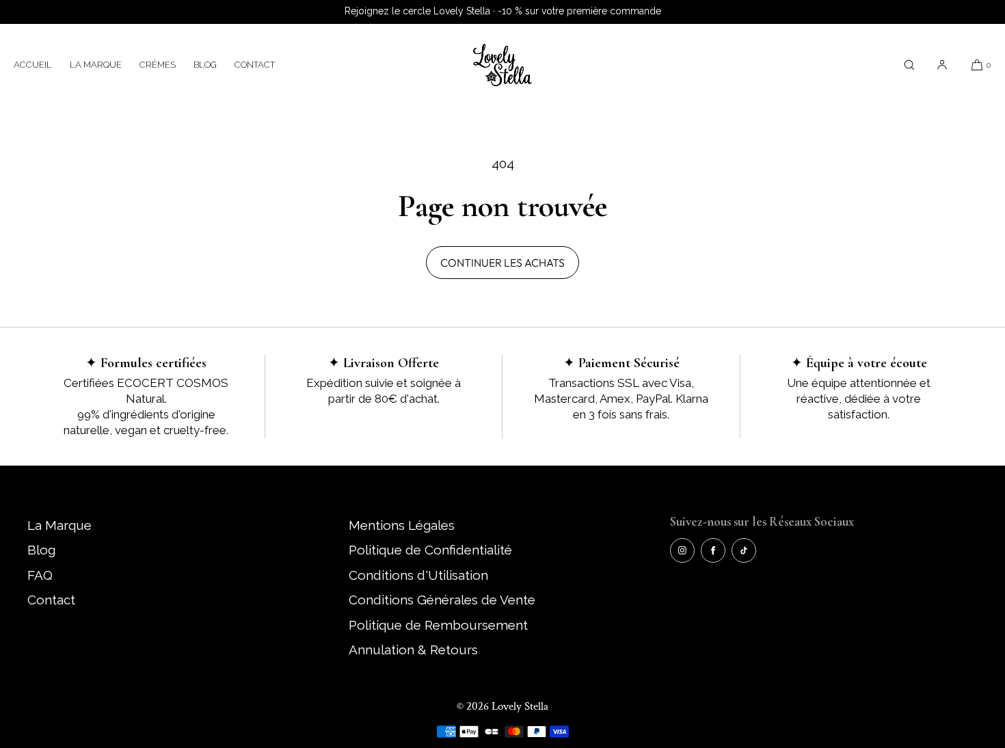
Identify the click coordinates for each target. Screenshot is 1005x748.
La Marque (96, 64)
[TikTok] (744, 550)
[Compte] (942, 64)
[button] (909, 64)
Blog (205, 64)
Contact (254, 64)
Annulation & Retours (413, 649)
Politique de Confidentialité (430, 549)
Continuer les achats (502, 262)
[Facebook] (713, 550)
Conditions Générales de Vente (442, 599)
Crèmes (157, 64)
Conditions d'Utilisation (418, 575)
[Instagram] (682, 550)
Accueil (33, 64)
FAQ (40, 575)
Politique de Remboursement (438, 624)
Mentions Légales (402, 525)
